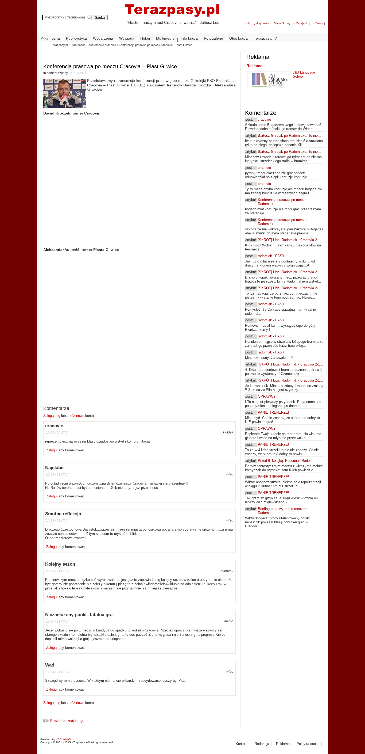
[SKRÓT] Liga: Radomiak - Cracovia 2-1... (290, 240)
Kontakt (242, 744)
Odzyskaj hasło (258, 23)
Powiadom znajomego (67, 721)
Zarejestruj (303, 23)
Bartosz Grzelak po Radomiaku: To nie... (289, 136)
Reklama (254, 65)
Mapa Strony (282, 23)
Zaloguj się (52, 416)
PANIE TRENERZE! (273, 412)
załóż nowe (75, 416)
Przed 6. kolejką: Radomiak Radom (285, 461)
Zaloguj (320, 23)
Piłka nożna (78, 45)
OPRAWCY (267, 396)
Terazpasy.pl (59, 45)
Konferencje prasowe (102, 45)
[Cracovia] (172, 19)
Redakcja (262, 744)
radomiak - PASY (271, 256)
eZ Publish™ (64, 739)
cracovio (264, 119)
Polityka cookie (308, 744)
